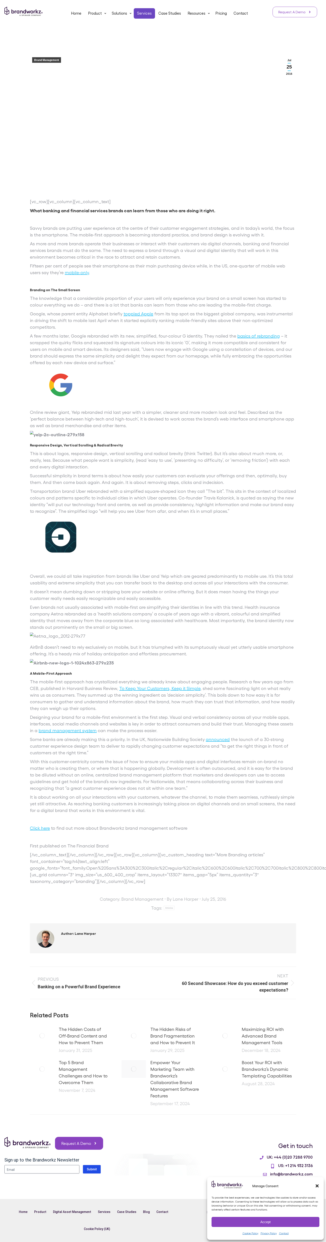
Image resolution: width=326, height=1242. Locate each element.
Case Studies (126, 1212)
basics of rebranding (258, 335)
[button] (317, 1186)
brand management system (68, 730)
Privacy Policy (269, 1233)
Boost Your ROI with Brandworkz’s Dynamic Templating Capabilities (267, 1069)
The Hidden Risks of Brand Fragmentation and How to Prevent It (172, 1035)
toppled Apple (138, 313)
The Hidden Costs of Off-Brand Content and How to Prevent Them (83, 1035)
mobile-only (77, 272)
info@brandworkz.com (291, 1173)
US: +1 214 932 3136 (295, 1165)
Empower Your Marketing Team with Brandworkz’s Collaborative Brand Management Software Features (174, 1079)
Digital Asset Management (72, 1212)
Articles (169, 908)
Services (104, 1212)
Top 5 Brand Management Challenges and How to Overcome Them (83, 1072)
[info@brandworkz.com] (265, 1174)
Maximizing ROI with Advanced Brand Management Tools (263, 1035)
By (182, 899)
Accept (265, 1222)
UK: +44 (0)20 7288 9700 (290, 1156)
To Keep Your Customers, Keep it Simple (159, 688)
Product (40, 1212)
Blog (146, 1212)
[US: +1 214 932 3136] (272, 1166)
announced (218, 739)
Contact (284, 1233)
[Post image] (42, 1036)
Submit (92, 1169)
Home (23, 1212)
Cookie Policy (250, 1233)
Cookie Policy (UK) (97, 1229)
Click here (40, 828)
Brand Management (46, 60)
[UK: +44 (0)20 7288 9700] (261, 1157)
